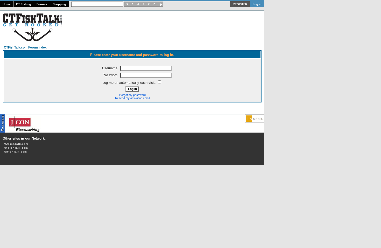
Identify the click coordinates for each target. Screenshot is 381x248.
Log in (257, 4)
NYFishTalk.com (16, 147)
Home (7, 4)
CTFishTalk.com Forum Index (25, 47)
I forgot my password (132, 95)
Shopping (59, 4)
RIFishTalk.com (15, 151)
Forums (42, 4)
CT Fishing (23, 4)
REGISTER (240, 4)
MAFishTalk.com (16, 143)
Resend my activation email (132, 98)
